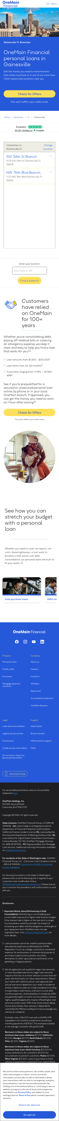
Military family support (41, 740)
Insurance (7, 676)
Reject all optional (29, 1104)
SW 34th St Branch (21, 156)
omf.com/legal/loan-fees (37, 932)
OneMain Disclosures (15, 850)
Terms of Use (24, 1095)
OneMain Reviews (39, 705)
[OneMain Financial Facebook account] (17, 642)
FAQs (33, 748)
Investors (35, 676)
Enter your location (29, 263)
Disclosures (8, 740)
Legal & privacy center (12, 733)
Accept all (29, 1114)
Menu (54, 3)
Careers (34, 669)
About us (35, 661)
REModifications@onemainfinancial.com (21, 884)
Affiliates (35, 683)
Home (7, 117)
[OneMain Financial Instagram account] (25, 642)
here (15, 793)
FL (29, 117)
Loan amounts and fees (13, 726)
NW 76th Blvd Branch (23, 172)
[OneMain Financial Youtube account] (34, 642)
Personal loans (9, 661)
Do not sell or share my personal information (13, 756)
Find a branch (29, 280)
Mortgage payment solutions (11, 684)
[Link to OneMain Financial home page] (29, 631)
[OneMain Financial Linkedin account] (42, 642)
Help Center (36, 726)
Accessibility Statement (42, 698)
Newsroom (36, 691)
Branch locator (38, 733)
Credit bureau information (14, 748)
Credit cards (8, 669)
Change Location (48, 147)
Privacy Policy (24, 1092)
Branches (18, 117)
